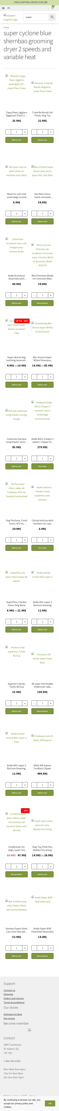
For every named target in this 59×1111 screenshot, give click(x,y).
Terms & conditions (14, 1002)
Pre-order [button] (42, 466)
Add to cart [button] (16, 140)
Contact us (9, 990)
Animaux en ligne (13, 1014)
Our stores (9, 1018)
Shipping (8, 994)
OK (50, 1103)
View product (42, 303)
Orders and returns (14, 998)
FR (9, 8)
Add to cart (16, 385)
